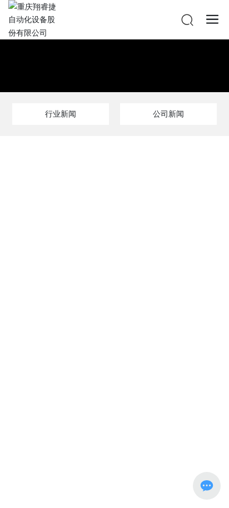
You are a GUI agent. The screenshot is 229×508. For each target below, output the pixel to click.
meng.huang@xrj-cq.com (126, 363)
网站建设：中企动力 (87, 450)
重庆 (130, 450)
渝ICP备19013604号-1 (114, 437)
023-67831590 (126, 347)
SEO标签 (159, 450)
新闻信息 (114, 50)
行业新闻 (60, 113)
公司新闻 (168, 113)
